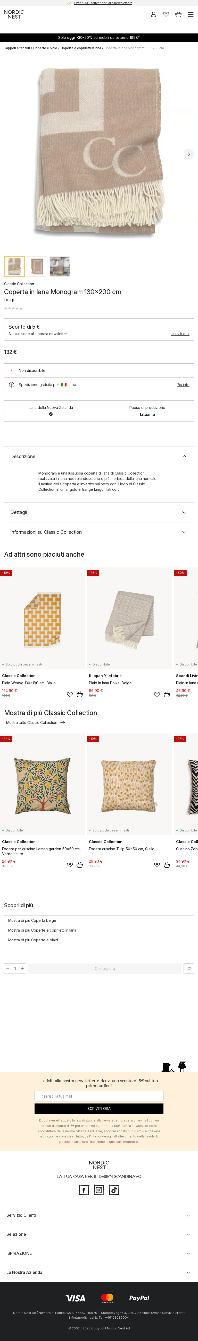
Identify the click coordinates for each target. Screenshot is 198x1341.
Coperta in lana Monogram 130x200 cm (134, 48)
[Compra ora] (80, 694)
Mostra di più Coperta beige (32, 920)
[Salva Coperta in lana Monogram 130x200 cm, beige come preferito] (189, 968)
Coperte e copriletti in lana (81, 48)
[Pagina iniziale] (14, 14)
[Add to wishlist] (70, 694)
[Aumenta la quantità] (22, 968)
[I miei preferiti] (166, 14)
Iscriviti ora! (180, 333)
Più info (183, 384)
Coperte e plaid (45, 48)
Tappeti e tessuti (17, 48)
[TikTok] (113, 1189)
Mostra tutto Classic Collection (31, 722)
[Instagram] (99, 1189)
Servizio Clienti (21, 1215)
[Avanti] (189, 154)
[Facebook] (84, 1189)
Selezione (16, 1234)
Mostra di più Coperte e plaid (33, 940)
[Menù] (191, 14)
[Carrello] (178, 14)
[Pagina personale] (153, 14)
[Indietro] (9, 154)
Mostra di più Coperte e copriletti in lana (42, 930)
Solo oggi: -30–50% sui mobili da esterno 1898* (99, 37)
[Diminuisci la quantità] (7, 968)
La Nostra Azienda (24, 1272)
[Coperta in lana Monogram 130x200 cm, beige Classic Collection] (99, 153)
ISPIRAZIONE (19, 1253)
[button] (13, 308)
